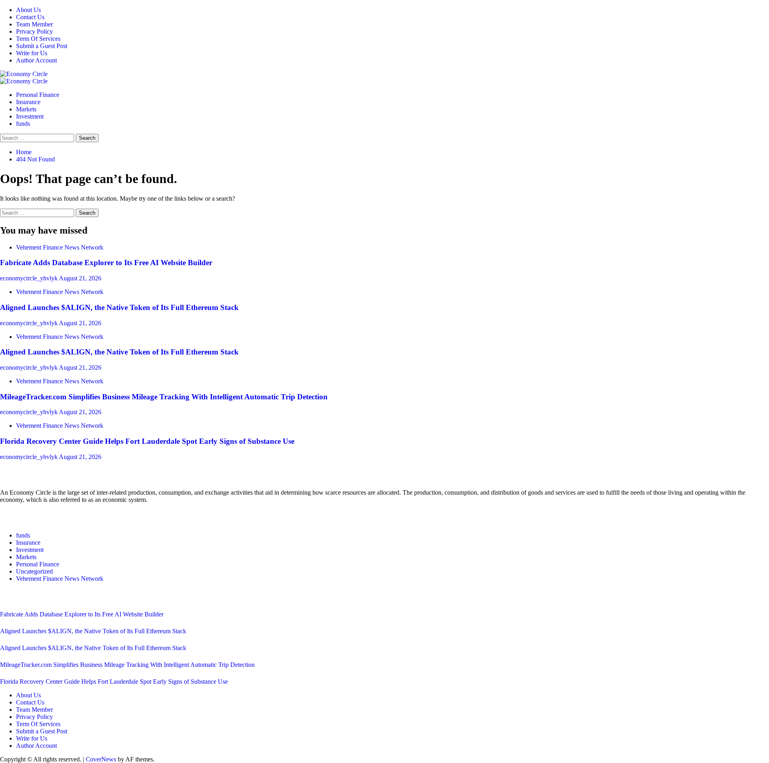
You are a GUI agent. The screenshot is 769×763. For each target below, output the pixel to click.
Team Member (34, 24)
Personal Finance (37, 94)
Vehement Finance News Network (59, 247)
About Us (28, 9)
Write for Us (31, 53)
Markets (26, 109)
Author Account (36, 60)
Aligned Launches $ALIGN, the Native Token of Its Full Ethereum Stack (119, 307)
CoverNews (101, 759)
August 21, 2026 (80, 278)
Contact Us (30, 17)
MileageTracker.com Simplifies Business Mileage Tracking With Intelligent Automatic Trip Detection (164, 397)
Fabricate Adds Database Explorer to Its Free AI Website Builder (106, 262)
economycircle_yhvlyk (29, 278)
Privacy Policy (34, 31)
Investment (30, 116)
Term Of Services (38, 38)
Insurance (28, 102)
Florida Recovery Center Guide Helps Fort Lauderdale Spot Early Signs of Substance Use (147, 441)
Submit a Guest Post (41, 45)
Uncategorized (34, 571)
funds (23, 123)
